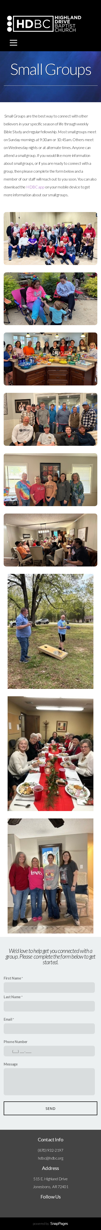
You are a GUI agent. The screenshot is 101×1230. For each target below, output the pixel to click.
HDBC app (35, 186)
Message (11, 1064)
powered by (50, 1223)
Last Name (12, 997)
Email (8, 1019)
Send (50, 1108)
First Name (12, 978)
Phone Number (15, 1042)
